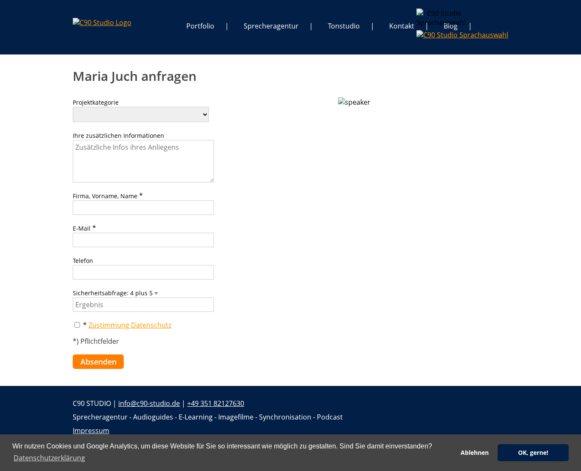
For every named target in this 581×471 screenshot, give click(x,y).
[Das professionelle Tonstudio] (102, 22)
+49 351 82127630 (215, 403)
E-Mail (82, 228)
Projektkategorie (96, 102)
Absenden (98, 362)
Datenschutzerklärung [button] (49, 457)
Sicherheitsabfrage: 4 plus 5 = (115, 293)
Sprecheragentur (271, 26)
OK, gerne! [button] (533, 452)
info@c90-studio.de (149, 403)
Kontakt (401, 26)
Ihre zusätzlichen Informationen (118, 135)
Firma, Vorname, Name (105, 196)
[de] (423, 15)
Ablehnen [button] (475, 452)
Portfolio (200, 26)
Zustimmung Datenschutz (129, 325)
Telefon (83, 261)
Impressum (91, 430)
